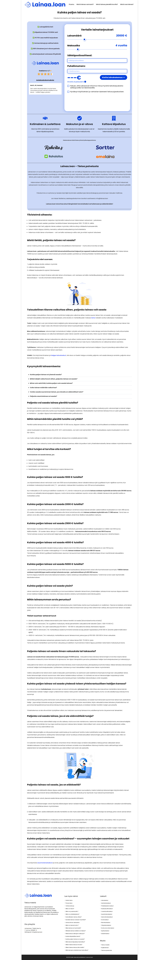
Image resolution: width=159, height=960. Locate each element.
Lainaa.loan (89, 957)
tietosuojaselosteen (115, 91)
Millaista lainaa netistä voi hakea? (76, 931)
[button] (30, 89)
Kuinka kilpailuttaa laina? (73, 936)
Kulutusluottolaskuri (107, 909)
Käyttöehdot (105, 947)
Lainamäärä (74, 35)
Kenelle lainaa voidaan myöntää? (76, 920)
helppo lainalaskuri (58, 355)
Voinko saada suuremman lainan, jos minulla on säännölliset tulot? (56, 392)
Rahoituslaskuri (105, 922)
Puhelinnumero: (76, 66)
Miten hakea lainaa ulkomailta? (75, 947)
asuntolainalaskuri (45, 863)
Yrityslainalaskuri (106, 925)
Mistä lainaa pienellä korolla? (107, 4)
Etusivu (71, 4)
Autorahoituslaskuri (107, 917)
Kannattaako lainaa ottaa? (74, 917)
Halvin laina (69, 900)
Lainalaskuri (104, 900)
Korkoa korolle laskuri (107, 928)
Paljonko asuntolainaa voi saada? (43, 396)
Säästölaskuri (105, 933)
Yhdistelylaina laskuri (107, 906)
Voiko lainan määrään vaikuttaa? (43, 388)
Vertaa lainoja (70, 906)
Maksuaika (73, 45)
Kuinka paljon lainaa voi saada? (75, 939)
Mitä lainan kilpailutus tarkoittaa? (75, 942)
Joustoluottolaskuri (107, 911)
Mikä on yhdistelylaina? (72, 914)
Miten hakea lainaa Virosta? (74, 945)
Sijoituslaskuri (105, 931)
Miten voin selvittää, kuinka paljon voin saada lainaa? (51, 383)
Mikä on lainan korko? (72, 925)
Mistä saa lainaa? (127, 4)
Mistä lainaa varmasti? (85, 4)
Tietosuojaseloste (106, 950)
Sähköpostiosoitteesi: (79, 55)
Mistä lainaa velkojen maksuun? (75, 933)
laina (93, 318)
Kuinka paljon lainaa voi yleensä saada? (46, 374)
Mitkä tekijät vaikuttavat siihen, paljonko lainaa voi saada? (53, 379)
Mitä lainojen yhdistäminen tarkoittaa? (77, 950)
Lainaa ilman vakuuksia (72, 922)
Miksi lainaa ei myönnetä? (73, 928)
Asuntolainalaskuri (106, 914)
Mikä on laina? (70, 909)
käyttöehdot (83, 91)
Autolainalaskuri (106, 903)
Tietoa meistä (105, 945)
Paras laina (69, 903)
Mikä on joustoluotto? (72, 911)
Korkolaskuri (105, 920)
